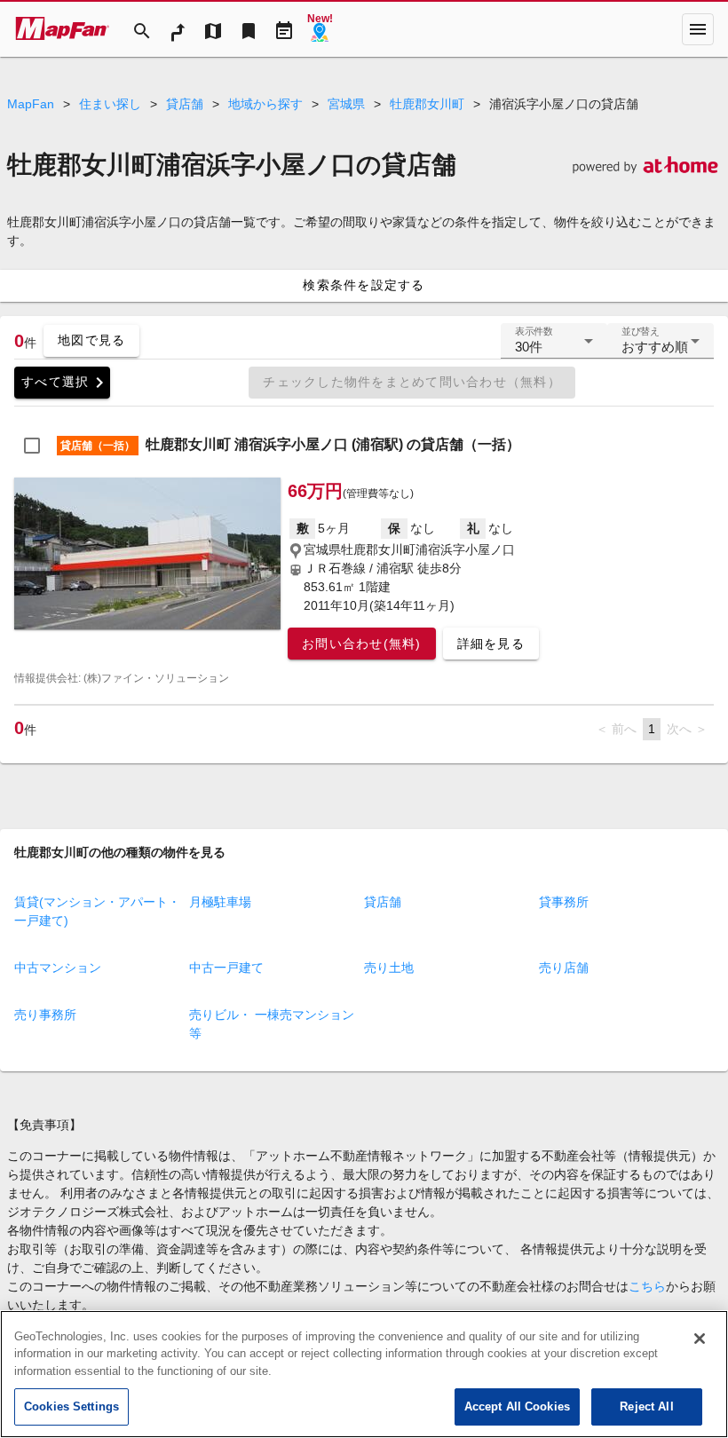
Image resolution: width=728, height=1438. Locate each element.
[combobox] (554, 348)
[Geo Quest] (319, 29)
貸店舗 (184, 104)
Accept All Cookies (517, 1406)
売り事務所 (45, 1014)
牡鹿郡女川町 (427, 104)
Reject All (646, 1406)
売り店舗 (564, 967)
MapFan (30, 104)
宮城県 (346, 104)
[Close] (699, 1338)
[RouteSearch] (177, 29)
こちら (647, 1286)
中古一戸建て (226, 967)
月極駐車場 (220, 902)
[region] (364, 1374)
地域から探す (265, 104)
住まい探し (110, 104)
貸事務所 (564, 902)
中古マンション (57, 967)
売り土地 (389, 967)
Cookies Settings (71, 1406)
